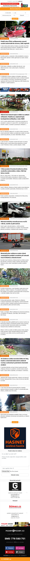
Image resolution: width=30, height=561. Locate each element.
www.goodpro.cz (15, 494)
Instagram (21, 548)
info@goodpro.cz (15, 496)
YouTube (11, 552)
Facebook (10, 548)
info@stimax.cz (15, 516)
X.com (20, 552)
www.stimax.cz (15, 514)
